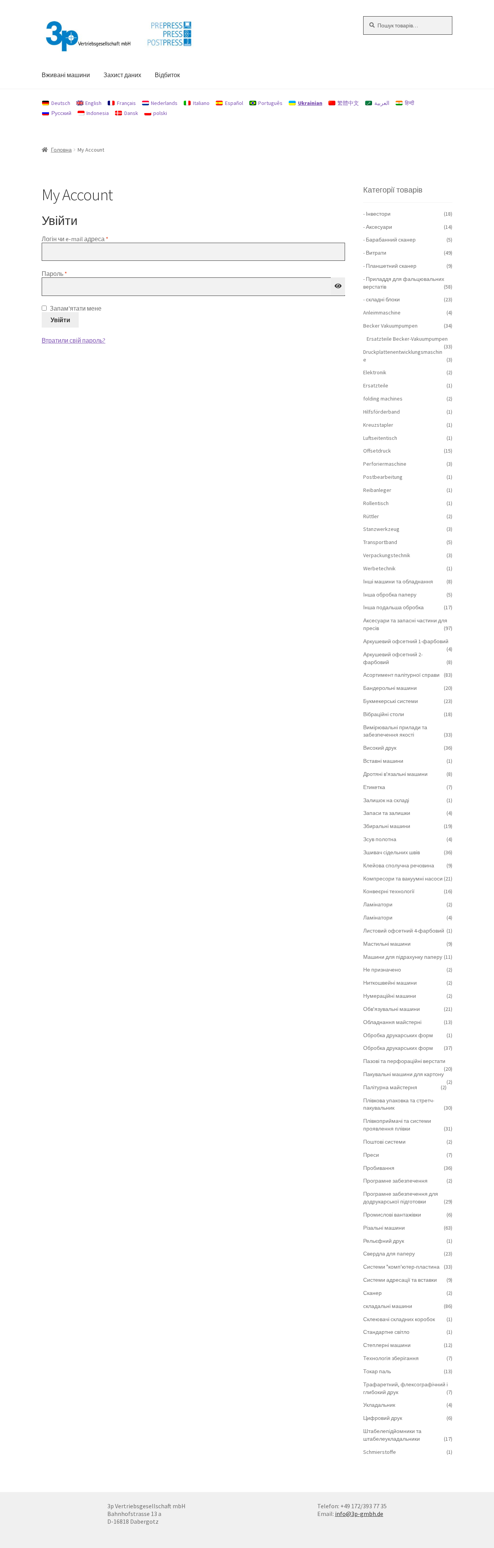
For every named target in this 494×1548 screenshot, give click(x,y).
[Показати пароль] (338, 286)
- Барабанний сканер (389, 239)
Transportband (380, 542)
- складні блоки (381, 299)
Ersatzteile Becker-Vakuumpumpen (407, 338)
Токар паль (377, 1371)
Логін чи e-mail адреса (93, 239)
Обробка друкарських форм (398, 1035)
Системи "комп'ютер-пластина (401, 1266)
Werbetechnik (379, 568)
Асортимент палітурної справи (401, 674)
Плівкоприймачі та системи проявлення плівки (397, 1124)
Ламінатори (377, 904)
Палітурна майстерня (390, 1087)
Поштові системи (384, 1141)
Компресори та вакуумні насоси (403, 878)
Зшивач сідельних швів (391, 852)
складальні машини (387, 1306)
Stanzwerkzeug (381, 529)
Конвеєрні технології (388, 891)
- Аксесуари (377, 226)
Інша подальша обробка (393, 607)
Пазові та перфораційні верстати (404, 1061)
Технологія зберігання (391, 1358)
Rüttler (371, 516)
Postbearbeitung (383, 476)
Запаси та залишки (386, 812)
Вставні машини (383, 760)
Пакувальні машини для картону (403, 1074)
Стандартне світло (386, 1331)
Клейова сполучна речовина (398, 865)
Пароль (72, 273)
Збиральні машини (386, 826)
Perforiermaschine (384, 463)
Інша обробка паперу (389, 594)
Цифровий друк (382, 1417)
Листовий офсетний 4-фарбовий (403, 930)
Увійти (60, 320)
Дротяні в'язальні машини (395, 774)
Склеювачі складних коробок (399, 1319)
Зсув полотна (379, 839)
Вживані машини (66, 75)
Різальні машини (384, 1227)
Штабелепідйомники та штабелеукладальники (392, 1435)
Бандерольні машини (390, 687)
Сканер (372, 1292)
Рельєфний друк (383, 1240)
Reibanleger (377, 490)
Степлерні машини (387, 1345)
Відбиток (167, 75)
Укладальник (379, 1404)
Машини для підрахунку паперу (402, 956)
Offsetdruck (377, 450)
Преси (371, 1154)
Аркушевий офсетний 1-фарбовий (405, 641)
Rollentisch (376, 503)
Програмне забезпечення (395, 1180)
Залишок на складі (386, 800)
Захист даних (122, 75)
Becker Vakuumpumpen (390, 325)
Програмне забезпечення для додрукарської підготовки (400, 1197)
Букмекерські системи (390, 701)
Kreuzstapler (378, 424)
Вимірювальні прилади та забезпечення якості (395, 731)
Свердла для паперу (389, 1253)
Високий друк (379, 747)
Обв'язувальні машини (391, 1009)
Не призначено (382, 969)
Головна (61, 149)
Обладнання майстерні (392, 1022)
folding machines (383, 398)
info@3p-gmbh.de (359, 1514)
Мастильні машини (387, 943)
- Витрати (374, 252)
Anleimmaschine (382, 312)
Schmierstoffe (379, 1451)
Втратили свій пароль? (73, 340)
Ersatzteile (375, 385)
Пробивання (378, 1167)
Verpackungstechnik (386, 555)
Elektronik (374, 372)
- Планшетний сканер (389, 265)
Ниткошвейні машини (390, 982)
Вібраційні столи (383, 714)
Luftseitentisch (380, 437)
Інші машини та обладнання (398, 581)
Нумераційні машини (389, 995)
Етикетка (374, 787)
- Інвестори (377, 213)
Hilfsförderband (381, 411)
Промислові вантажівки (392, 1214)
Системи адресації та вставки (400, 1279)
